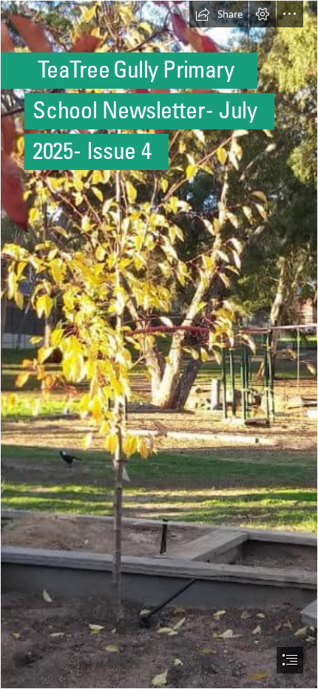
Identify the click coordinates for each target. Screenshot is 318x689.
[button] (218, 14)
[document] (159, 344)
